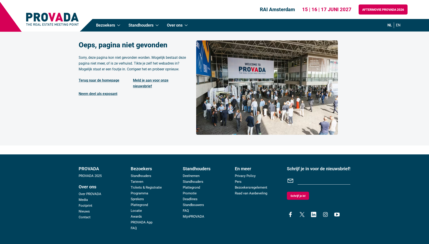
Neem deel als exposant (98, 94)
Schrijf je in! (297, 196)
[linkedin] (313, 214)
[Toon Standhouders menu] (157, 25)
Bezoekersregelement (251, 187)
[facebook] (290, 214)
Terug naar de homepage (99, 80)
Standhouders (141, 176)
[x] (302, 214)
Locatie (136, 211)
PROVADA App (141, 222)
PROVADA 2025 (90, 176)
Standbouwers (193, 205)
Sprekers (137, 199)
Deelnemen (191, 176)
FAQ (134, 228)
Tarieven (137, 182)
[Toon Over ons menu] (186, 25)
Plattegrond (139, 205)
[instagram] (325, 214)
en (398, 25)
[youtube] (337, 214)
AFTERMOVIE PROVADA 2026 (383, 9)
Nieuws (84, 211)
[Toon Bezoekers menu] (118, 25)
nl (389, 25)
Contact (84, 217)
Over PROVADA (90, 194)
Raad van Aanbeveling (251, 193)
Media (83, 200)
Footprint (85, 206)
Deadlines (190, 199)
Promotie (190, 193)
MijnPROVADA (193, 217)
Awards (136, 217)
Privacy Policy (245, 176)
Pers (238, 182)
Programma (139, 193)
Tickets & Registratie (146, 187)
